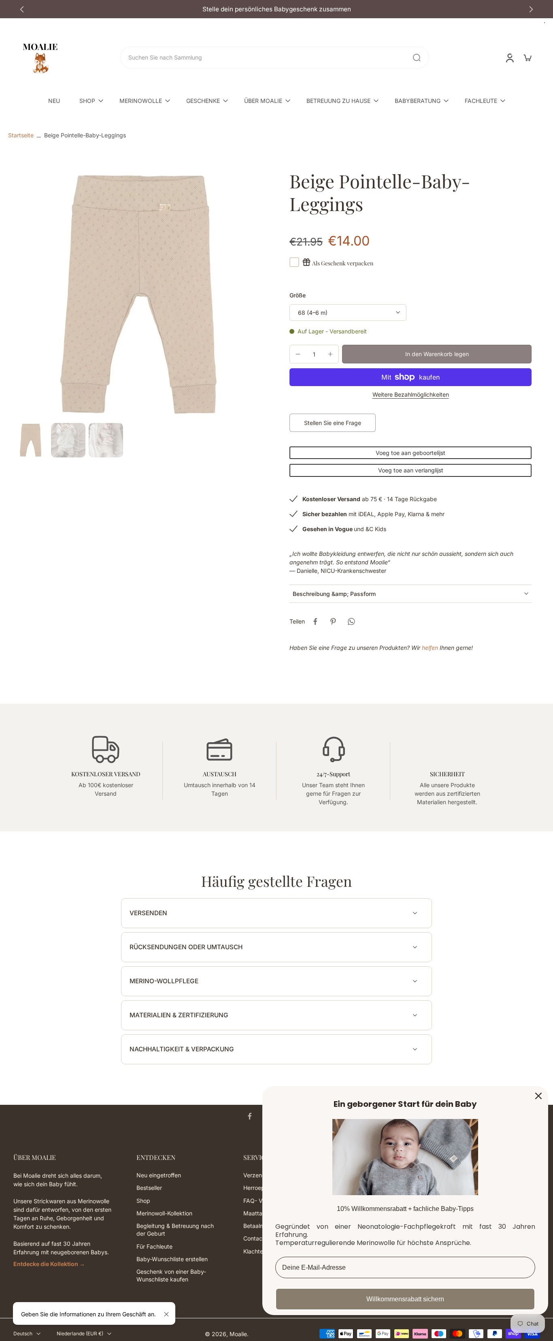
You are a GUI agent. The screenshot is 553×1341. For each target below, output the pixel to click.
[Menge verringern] (298, 354)
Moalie (238, 1333)
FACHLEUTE (481, 100)
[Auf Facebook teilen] (315, 621)
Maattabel (256, 1213)
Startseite (21, 135)
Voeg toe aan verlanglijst (410, 470)
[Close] (538, 1096)
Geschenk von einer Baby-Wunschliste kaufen (171, 1275)
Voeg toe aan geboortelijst (410, 452)
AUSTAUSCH (219, 774)
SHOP (87, 100)
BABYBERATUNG (417, 100)
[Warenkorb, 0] (527, 57)
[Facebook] (250, 1116)
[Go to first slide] (531, 9)
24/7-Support (333, 774)
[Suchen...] (416, 57)
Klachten (254, 1250)
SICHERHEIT (447, 774)
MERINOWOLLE (140, 100)
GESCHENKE (203, 100)
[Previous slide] (22, 9)
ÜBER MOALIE (263, 100)
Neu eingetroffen (158, 1175)
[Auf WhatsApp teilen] (351, 621)
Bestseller (149, 1187)
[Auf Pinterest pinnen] (333, 621)
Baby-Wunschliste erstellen (172, 1259)
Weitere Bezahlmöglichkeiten (410, 395)
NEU (54, 100)
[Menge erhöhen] (330, 354)
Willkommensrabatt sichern (405, 1299)
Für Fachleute (154, 1246)
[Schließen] (166, 1314)
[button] (437, 354)
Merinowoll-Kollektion (164, 1213)
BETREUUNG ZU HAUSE (338, 100)
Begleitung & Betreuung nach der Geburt (175, 1229)
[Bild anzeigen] (30, 440)
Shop (143, 1200)
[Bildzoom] (138, 294)
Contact (253, 1238)
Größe (297, 295)
